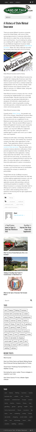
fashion (25, 320)
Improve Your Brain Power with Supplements (25, 229)
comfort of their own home (11, 147)
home (24, 327)
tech (26, 341)
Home (6, 2)
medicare (20, 201)
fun (22, 324)
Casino (11, 317)
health (18, 327)
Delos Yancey (16, 113)
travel (14, 345)
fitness (13, 324)
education (18, 317)
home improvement (10, 331)
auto (6, 310)
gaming (13, 327)
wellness (13, 348)
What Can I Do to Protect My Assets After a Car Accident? (16, 253)
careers (26, 314)
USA (19, 345)
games (6, 327)
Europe (6, 320)
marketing (22, 334)
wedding (7, 348)
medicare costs (9, 204)
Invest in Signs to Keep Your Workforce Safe (11, 229)
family (19, 320)
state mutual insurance (11, 207)
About (11, 2)
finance (7, 324)
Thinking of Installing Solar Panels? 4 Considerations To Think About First (13, 273)
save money (19, 204)
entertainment (27, 317)
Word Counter (7, 358)
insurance (12, 201)
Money (11, 198)
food (18, 324)
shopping (21, 338)
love (16, 334)
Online (6, 338)
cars (6, 317)
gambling (28, 324)
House (19, 331)
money (29, 334)
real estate (13, 338)
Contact (17, 2)
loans (10, 334)
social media (8, 341)
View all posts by (19, 215)
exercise (13, 320)
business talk (8, 314)
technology (8, 345)
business (24, 310)
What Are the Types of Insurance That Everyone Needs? (15, 293)
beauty (11, 310)
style (21, 341)
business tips (18, 314)
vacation (25, 345)
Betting (17, 310)
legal (6, 334)
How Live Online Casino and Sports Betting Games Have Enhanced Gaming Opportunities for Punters (18, 362)
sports (15, 341)
